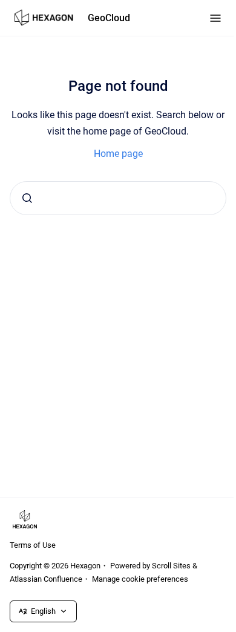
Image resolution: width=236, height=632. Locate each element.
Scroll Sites (171, 565)
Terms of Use (33, 545)
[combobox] (118, 198)
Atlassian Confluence (46, 579)
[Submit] (27, 198)
